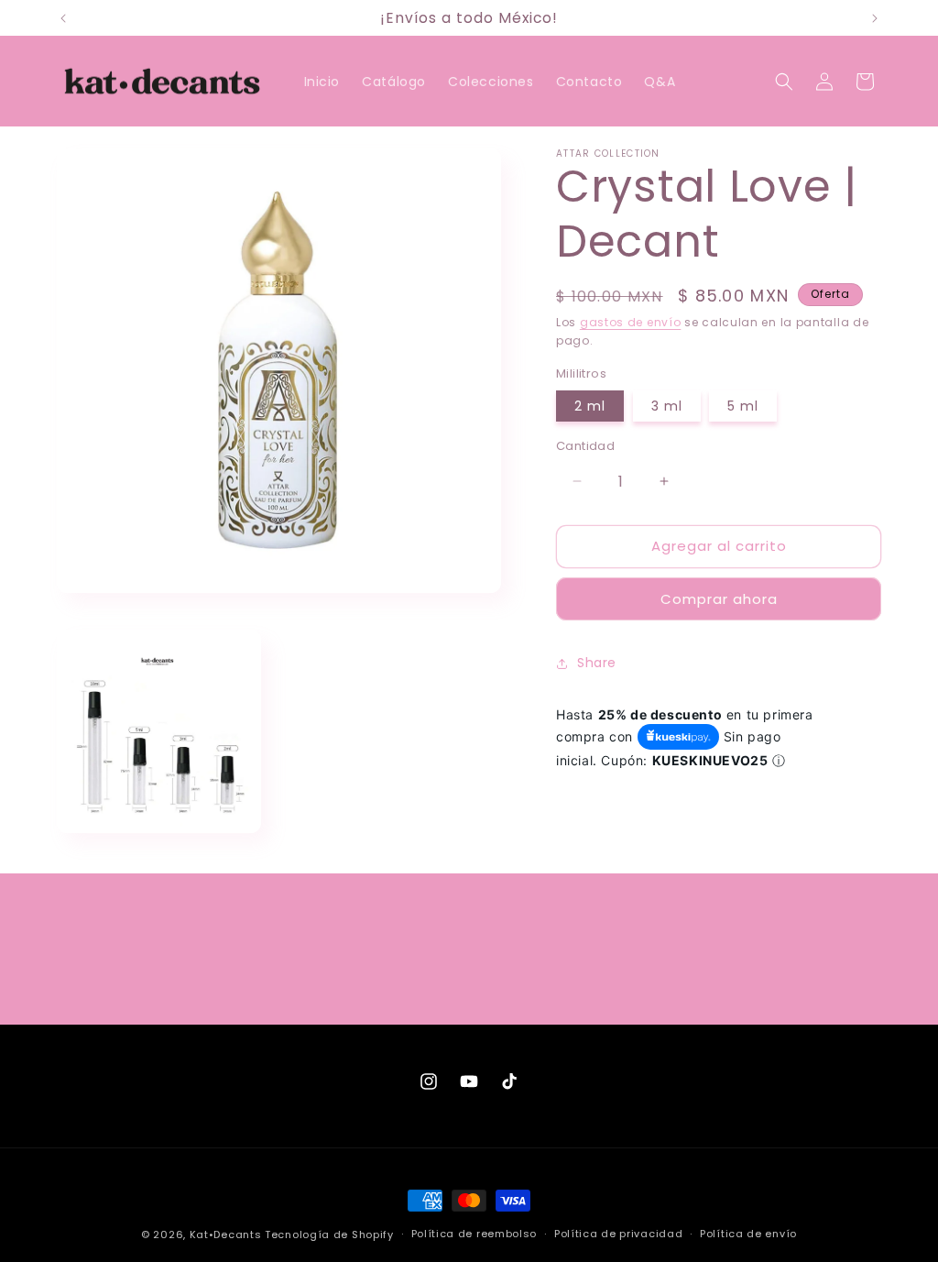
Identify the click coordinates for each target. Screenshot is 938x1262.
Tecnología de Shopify (329, 1234)
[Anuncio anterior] (63, 18)
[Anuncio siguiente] (875, 18)
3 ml (666, 406)
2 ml (589, 406)
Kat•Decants (226, 1234)
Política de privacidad (618, 1233)
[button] (784, 81)
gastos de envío (631, 322)
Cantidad (585, 446)
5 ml (742, 406)
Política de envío (748, 1233)
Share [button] (596, 662)
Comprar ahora (719, 599)
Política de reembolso (474, 1233)
